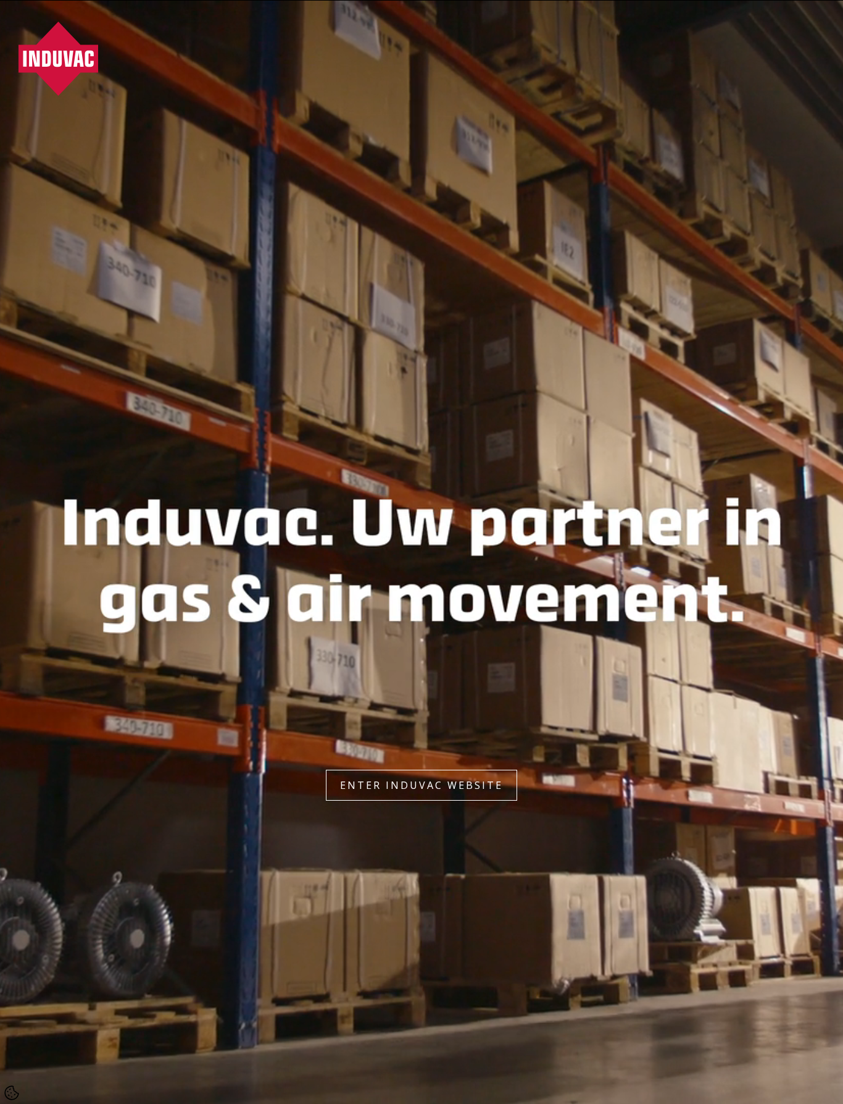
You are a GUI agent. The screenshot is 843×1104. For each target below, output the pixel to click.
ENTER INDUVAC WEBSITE (421, 785)
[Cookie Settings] (11, 1093)
